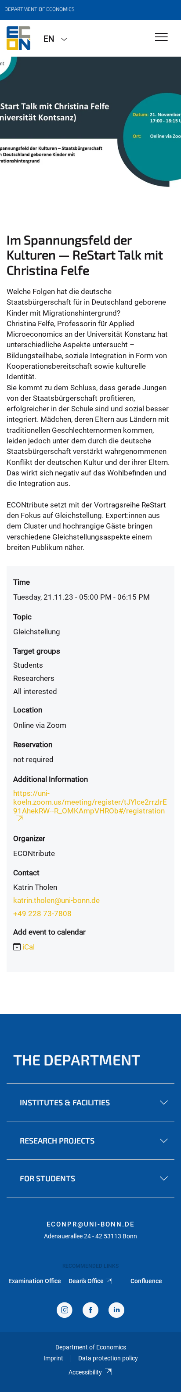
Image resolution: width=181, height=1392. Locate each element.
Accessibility (85, 1372)
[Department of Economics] (18, 38)
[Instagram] (64, 1311)
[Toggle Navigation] (161, 38)
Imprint (53, 1358)
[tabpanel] (90, 122)
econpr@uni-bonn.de (90, 1224)
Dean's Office (86, 1280)
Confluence (146, 1280)
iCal (28, 946)
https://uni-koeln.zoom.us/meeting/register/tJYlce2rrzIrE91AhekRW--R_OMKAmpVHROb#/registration (90, 802)
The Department (76, 1059)
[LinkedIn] (116, 1311)
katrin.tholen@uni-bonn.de (56, 900)
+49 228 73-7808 (42, 913)
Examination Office (34, 1280)
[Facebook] (90, 1311)
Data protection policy (108, 1358)
